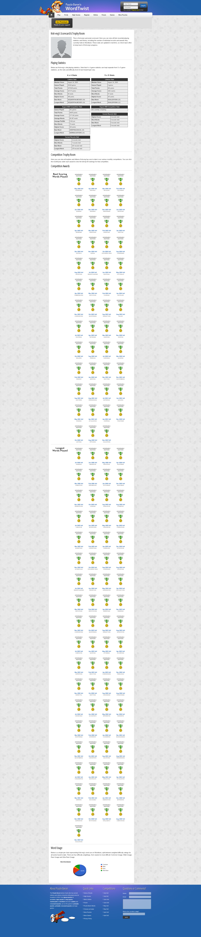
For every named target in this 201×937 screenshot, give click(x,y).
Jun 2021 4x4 (120, 398)
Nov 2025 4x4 (106, 209)
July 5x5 (106, 896)
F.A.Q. (66, 15)
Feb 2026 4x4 (120, 188)
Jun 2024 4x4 (106, 272)
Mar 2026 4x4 (106, 188)
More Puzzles (123, 15)
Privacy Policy (88, 918)
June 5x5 (106, 902)
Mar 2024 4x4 (93, 293)
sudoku (73, 901)
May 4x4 (106, 906)
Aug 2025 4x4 (120, 504)
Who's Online (87, 899)
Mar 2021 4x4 (79, 798)
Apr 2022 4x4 (120, 714)
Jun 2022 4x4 (93, 714)
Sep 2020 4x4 (106, 819)
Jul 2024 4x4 (93, 272)
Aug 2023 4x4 (120, 314)
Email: (124, 897)
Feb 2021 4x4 (93, 798)
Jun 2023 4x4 (93, 651)
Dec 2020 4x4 (120, 419)
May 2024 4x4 (120, 272)
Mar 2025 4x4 (93, 230)
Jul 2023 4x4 (79, 335)
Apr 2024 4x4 (79, 293)
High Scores (76, 15)
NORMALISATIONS (76, 133)
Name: (125, 893)
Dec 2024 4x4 (79, 251)
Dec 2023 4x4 (120, 609)
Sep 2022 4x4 (92, 356)
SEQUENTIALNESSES (75, 99)
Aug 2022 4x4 (120, 693)
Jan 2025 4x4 (120, 230)
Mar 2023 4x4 (106, 335)
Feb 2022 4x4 (79, 377)
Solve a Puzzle (88, 893)
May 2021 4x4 (79, 419)
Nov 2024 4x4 (92, 251)
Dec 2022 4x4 (120, 672)
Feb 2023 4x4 (93, 672)
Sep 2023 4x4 (106, 314)
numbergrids (54, 901)
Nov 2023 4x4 (79, 314)
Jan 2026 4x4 (79, 209)
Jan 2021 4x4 (106, 419)
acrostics (53, 899)
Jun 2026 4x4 (93, 462)
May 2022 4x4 (106, 714)
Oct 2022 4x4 (79, 356)
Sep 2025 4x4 (106, 504)
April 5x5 (106, 915)
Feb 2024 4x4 (106, 293)
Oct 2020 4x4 (79, 440)
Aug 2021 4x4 (92, 398)
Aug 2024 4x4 (79, 272)
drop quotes (69, 899)
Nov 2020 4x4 (79, 819)
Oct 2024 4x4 (107, 251)
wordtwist (62, 901)
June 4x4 (106, 899)
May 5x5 (106, 909)
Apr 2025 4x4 (79, 230)
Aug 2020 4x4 (92, 440)
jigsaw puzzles (68, 897)
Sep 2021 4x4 (79, 398)
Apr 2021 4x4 (93, 419)
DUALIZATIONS (113, 99)
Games (112, 15)
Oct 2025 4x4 (93, 504)
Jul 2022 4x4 (107, 356)
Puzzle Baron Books (89, 906)
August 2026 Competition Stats (72, 107)
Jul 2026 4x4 (79, 462)
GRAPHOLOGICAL (75, 130)
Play (58, 15)
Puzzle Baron (56, 893)
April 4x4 (106, 912)
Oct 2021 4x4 (93, 756)
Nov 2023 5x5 (106, 440)
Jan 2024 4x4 (120, 293)
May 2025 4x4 (106, 525)
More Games (87, 915)
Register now (135, 10)
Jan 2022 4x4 (93, 377)
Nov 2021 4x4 (120, 377)
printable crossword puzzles (63, 906)
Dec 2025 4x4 (93, 209)
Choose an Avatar (89, 909)
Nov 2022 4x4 (120, 335)
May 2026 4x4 (79, 188)
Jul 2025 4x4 (79, 525)
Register (87, 15)
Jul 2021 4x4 (107, 398)
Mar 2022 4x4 (120, 356)
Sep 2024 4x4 (120, 251)
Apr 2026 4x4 (93, 188)
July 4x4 (106, 893)
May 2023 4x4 (106, 651)
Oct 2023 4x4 (93, 314)
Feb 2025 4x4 (106, 230)
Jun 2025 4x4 (120, 209)
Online (95, 15)
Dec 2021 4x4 (106, 377)
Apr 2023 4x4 (93, 335)
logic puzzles (60, 899)
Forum (104, 15)
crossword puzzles (55, 904)
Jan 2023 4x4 (106, 672)
